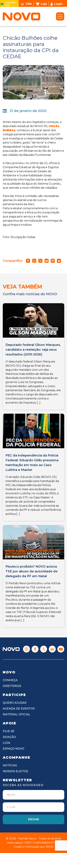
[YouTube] (60, 649)
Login (58, 3)
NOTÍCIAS (10, 765)
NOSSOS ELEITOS (15, 771)
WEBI (50, 846)
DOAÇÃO (9, 737)
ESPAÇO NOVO (13, 748)
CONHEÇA (10, 680)
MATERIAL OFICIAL (16, 714)
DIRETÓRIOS (12, 686)
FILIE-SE (8, 731)
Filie (29, 3)
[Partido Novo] (11, 649)
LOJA (6, 742)
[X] (43, 649)
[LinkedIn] (52, 649)
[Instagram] (26, 649)
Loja (44, 3)
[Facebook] (35, 649)
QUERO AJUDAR (14, 702)
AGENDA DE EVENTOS (19, 708)
